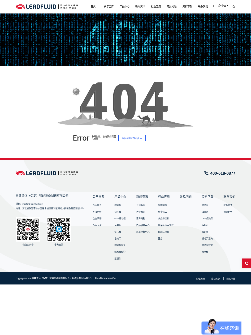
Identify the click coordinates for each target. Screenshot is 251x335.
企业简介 (97, 205)
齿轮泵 (117, 238)
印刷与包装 (163, 232)
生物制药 (162, 205)
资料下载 (207, 196)
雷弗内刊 (140, 218)
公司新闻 (140, 205)
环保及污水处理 (166, 225)
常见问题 (186, 196)
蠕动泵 (117, 205)
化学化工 (162, 211)
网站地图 (230, 278)
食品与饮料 (163, 218)
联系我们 (229, 196)
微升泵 (117, 211)
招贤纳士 (228, 211)
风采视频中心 (143, 232)
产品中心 (120, 196)
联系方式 (228, 205)
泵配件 (117, 258)
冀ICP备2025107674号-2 (105, 278)
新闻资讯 (142, 196)
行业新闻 (140, 211)
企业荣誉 (97, 218)
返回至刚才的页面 (131, 138)
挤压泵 (117, 232)
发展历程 (97, 211)
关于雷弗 (98, 196)
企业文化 (97, 225)
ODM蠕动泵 (120, 218)
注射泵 (117, 225)
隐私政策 (200, 278)
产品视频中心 (143, 225)
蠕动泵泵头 (120, 245)
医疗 (160, 238)
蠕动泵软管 (120, 251)
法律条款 (215, 278)
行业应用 (164, 196)
